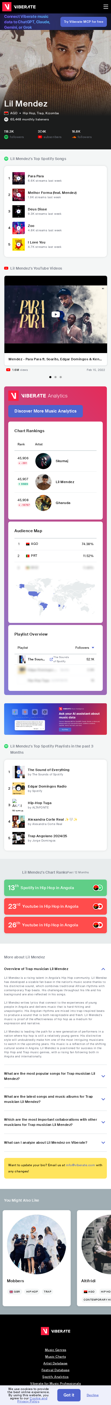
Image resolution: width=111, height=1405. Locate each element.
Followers (82, 648)
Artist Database (55, 1363)
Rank (21, 444)
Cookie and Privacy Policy (32, 1399)
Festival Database (56, 1370)
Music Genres (55, 1350)
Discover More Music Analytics (45, 411)
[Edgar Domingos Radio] (19, 789)
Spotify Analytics (55, 1377)
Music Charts (55, 1357)
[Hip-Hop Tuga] (19, 805)
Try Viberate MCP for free (84, 22)
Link (51, 659)
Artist (39, 444)
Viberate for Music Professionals (55, 1383)
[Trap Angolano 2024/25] (19, 838)
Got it (69, 1395)
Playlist (23, 648)
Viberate (19, 6)
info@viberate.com (80, 1165)
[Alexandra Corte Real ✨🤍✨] (19, 822)
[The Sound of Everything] (19, 772)
